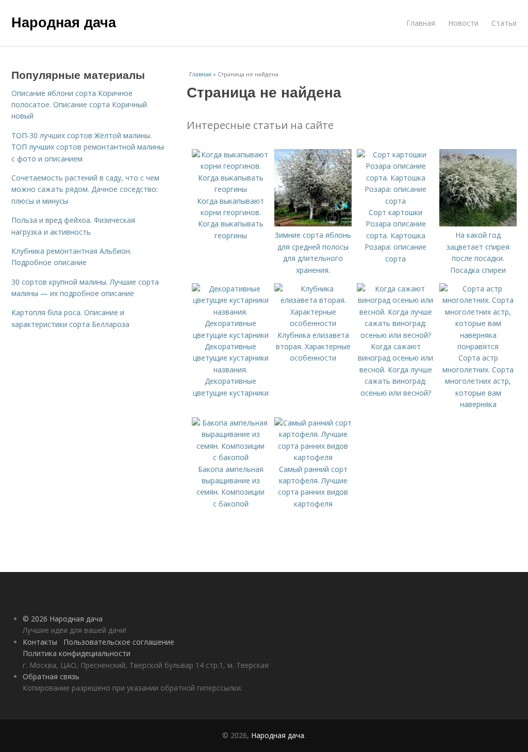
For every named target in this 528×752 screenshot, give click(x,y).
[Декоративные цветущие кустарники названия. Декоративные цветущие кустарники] (230, 335)
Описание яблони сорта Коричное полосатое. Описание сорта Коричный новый (79, 104)
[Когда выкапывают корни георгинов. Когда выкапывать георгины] (230, 189)
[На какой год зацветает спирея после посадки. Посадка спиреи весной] (478, 223)
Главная (420, 23)
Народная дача (63, 21)
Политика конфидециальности (76, 653)
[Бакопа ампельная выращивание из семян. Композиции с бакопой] (230, 457)
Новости (463, 23)
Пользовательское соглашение (118, 642)
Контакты (40, 642)
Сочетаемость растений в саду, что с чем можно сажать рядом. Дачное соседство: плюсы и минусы (85, 189)
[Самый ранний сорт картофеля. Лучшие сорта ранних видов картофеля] (313, 457)
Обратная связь (51, 676)
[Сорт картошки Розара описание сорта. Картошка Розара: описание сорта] (395, 201)
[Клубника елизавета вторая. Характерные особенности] (313, 323)
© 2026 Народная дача (63, 619)
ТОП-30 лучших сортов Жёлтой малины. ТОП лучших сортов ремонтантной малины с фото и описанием (87, 147)
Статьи (504, 23)
